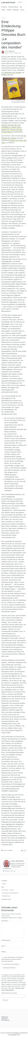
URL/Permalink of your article (9, 993)
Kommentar (5, 920)
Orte (21, 7)
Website (3, 951)
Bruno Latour (5, 890)
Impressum (4, 1018)
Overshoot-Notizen (13, 7)
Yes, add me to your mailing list (10, 964)
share (24, 850)
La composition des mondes (11, 72)
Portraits (9, 9)
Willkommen (4, 1017)
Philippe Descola (6, 896)
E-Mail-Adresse (6, 940)
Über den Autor (5, 1020)
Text (4, 18)
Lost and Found (8, 2)
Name (3, 946)
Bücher (12, 890)
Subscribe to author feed (9, 871)
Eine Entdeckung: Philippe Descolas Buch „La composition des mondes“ (13, 34)
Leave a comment (8, 850)
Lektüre (3, 9)
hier (11, 868)
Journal (22, 9)
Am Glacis (4, 7)
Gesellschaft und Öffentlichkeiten (10, 893)
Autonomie (13, 1034)
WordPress (16, 1033)
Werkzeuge (16, 9)
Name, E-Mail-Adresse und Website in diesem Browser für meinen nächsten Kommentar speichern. (12, 959)
